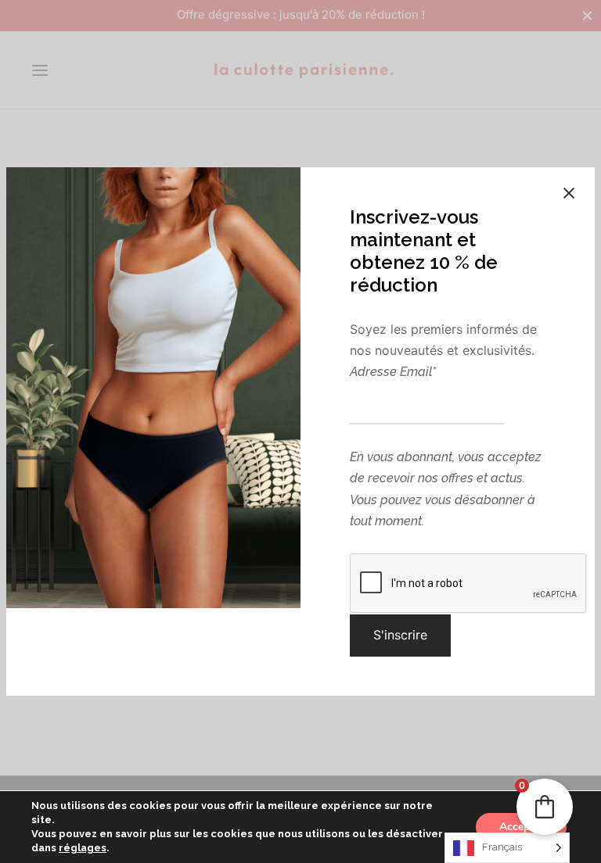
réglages (82, 848)
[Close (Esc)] (569, 193)
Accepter (521, 826)
